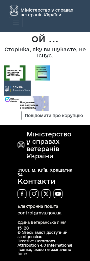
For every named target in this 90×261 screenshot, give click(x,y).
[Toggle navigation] (16, 22)
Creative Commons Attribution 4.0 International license (45, 245)
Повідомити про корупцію (54, 115)
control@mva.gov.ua (40, 212)
